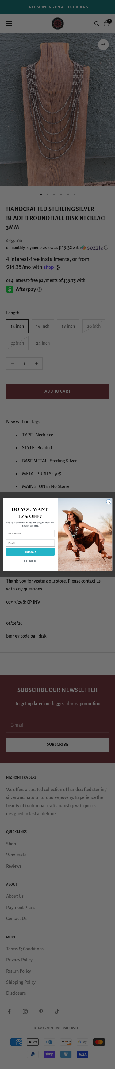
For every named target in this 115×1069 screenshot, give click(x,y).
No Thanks (30, 561)
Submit (30, 552)
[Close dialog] (108, 501)
